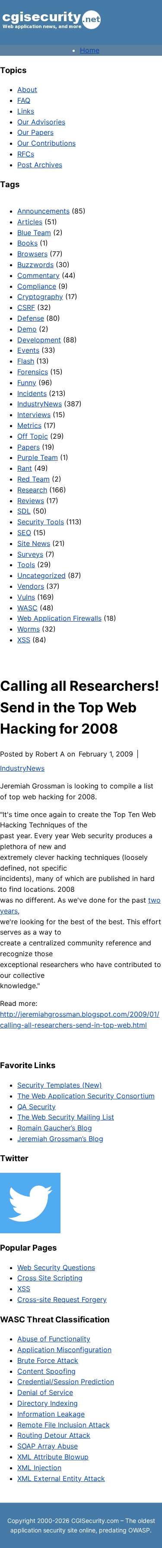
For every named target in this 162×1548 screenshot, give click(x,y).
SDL (24, 511)
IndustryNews (39, 403)
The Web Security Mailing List (65, 1117)
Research (32, 489)
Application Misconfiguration (64, 1349)
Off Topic (32, 436)
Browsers (32, 253)
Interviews (34, 414)
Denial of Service (45, 1392)
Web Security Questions (56, 1267)
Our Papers (35, 132)
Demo (27, 329)
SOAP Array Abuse (47, 1446)
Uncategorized (41, 575)
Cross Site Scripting (50, 1278)
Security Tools (40, 521)
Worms (28, 629)
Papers (28, 447)
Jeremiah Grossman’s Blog (60, 1138)
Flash (25, 361)
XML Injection (39, 1467)
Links (25, 111)
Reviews (30, 500)
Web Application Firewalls (59, 618)
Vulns (26, 597)
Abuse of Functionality (53, 1338)
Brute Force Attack (47, 1360)
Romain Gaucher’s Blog (54, 1127)
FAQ (23, 100)
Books (27, 243)
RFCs (25, 154)
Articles (29, 221)
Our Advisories (41, 122)
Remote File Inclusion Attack (63, 1424)
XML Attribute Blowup (53, 1456)
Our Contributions (46, 143)
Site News (33, 543)
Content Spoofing (46, 1371)
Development (39, 339)
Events (28, 350)
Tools (26, 564)
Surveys (30, 554)
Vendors (30, 586)
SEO (24, 532)
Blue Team (34, 232)
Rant (24, 468)
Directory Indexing (47, 1403)
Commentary (38, 275)
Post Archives (39, 164)
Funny (26, 382)
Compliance (36, 286)
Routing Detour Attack (53, 1435)
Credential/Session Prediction (65, 1381)
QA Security (36, 1106)
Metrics (29, 425)
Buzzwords (35, 264)
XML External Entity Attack (61, 1478)
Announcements (43, 211)
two (154, 900)
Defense (30, 318)
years (9, 910)
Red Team (33, 479)
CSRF (26, 307)
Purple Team (37, 457)
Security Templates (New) (59, 1085)
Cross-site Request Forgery (62, 1299)
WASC (27, 607)
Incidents (32, 393)
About (27, 89)
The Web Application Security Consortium (86, 1096)
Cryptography (40, 296)
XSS (23, 639)
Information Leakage (51, 1414)
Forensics (32, 371)
